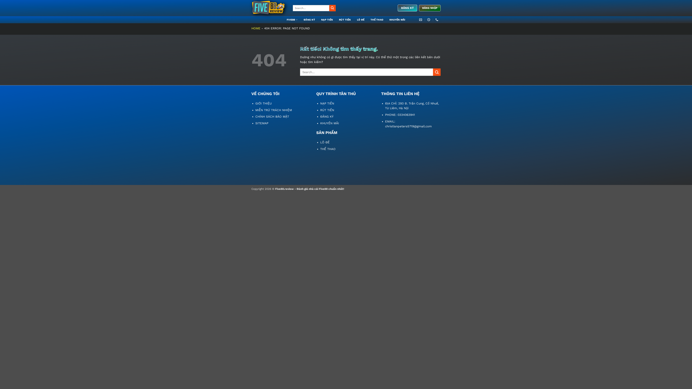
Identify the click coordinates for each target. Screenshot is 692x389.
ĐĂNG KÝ (309, 19)
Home (255, 28)
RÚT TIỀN (345, 19)
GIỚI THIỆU (263, 103)
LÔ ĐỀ (360, 19)
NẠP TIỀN (327, 19)
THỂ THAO (377, 19)
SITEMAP (261, 123)
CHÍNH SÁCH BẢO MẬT (272, 116)
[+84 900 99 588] (437, 19)
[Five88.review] (269, 8)
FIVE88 (291, 19)
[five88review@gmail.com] (421, 19)
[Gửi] (332, 8)
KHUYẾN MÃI (397, 19)
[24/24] (429, 19)
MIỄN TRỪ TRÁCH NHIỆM (273, 110)
